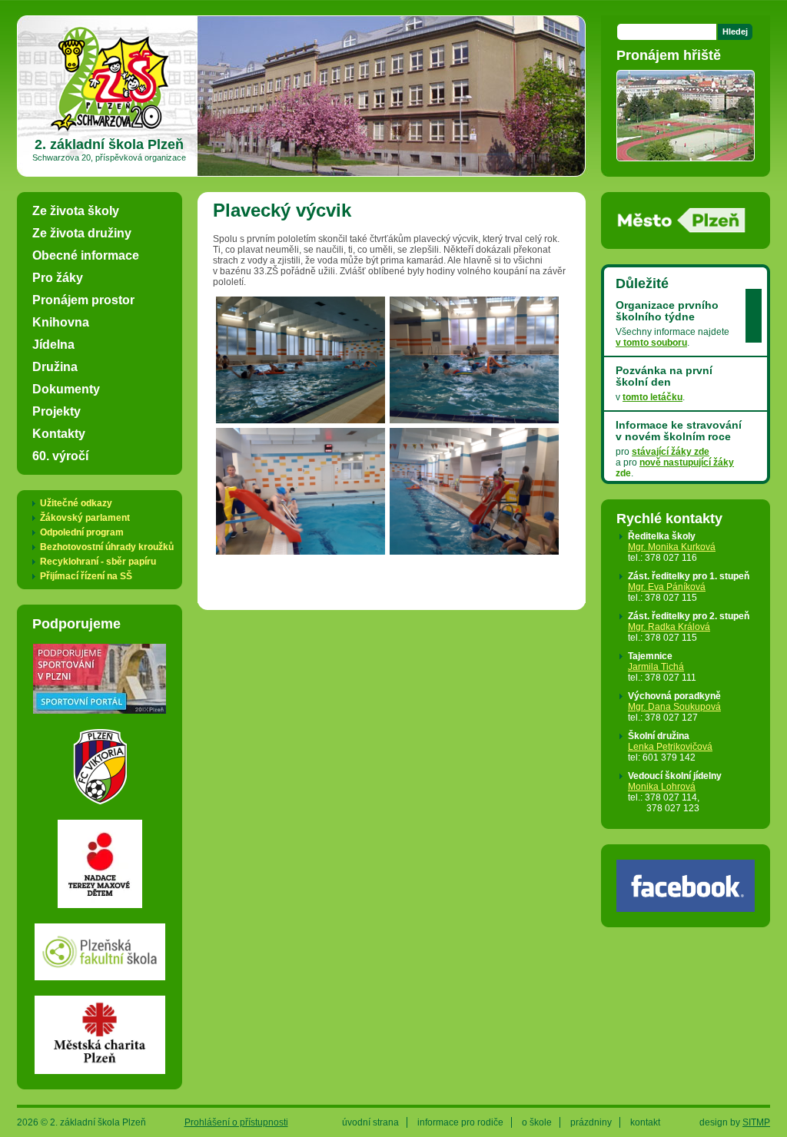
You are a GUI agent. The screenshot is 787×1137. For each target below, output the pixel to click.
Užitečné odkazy (76, 503)
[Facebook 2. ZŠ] (685, 906)
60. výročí (60, 455)
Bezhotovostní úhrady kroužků (107, 547)
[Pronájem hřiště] (685, 156)
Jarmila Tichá (656, 666)
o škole (537, 1122)
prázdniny (591, 1122)
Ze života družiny (81, 233)
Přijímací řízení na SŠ (86, 576)
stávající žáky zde (670, 451)
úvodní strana (370, 1122)
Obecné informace (85, 255)
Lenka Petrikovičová (670, 746)
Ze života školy (75, 210)
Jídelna (53, 344)
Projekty (56, 411)
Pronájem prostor (83, 300)
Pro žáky (57, 277)
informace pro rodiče (460, 1122)
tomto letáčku (652, 397)
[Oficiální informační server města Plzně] (681, 228)
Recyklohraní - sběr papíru (98, 561)
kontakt (645, 1122)
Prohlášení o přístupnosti (236, 1122)
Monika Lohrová (662, 786)
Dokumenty (66, 389)
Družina (55, 366)
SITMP (756, 1122)
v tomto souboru (651, 342)
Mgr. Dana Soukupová (674, 706)
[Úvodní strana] (109, 130)
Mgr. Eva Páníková (667, 587)
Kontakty (58, 433)
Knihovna (60, 322)
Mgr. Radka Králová (669, 627)
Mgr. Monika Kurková (672, 547)
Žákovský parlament (85, 517)
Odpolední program (82, 532)
